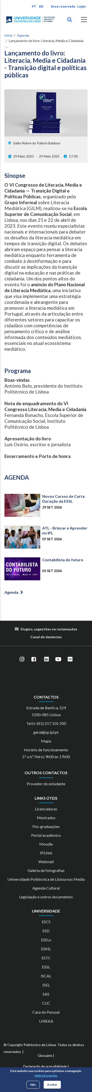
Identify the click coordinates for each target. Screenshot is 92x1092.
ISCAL (46, 976)
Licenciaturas (46, 808)
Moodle (46, 844)
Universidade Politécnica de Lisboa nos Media (46, 879)
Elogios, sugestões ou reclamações (49, 629)
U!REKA (46, 1021)
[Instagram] (22, 659)
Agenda (23, 35)
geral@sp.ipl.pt (46, 732)
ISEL (46, 985)
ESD (46, 930)
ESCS (46, 921)
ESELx (46, 939)
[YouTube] (58, 659)
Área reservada (63, 6)
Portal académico (46, 835)
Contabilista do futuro (62, 559)
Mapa (46, 741)
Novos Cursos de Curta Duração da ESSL (63, 498)
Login (81, 6)
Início (8, 35)
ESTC (46, 957)
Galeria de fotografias (46, 870)
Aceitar (52, 1084)
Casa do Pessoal (46, 1012)
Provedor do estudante (46, 783)
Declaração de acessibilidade (45, 1066)
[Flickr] (70, 659)
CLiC (46, 1003)
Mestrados (46, 817)
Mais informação (46, 1075)
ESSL (46, 967)
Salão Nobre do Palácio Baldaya (36, 143)
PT (34, 6)
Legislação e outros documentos (46, 896)
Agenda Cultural (46, 888)
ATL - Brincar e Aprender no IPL (64, 530)
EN (41, 6)
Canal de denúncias (46, 637)
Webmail (46, 861)
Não (33, 1084)
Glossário (45, 1055)
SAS (46, 994)
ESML (46, 948)
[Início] (31, 20)
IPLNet (46, 852)
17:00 (73, 156)
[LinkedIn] (47, 659)
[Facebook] (34, 659)
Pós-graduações (46, 826)
